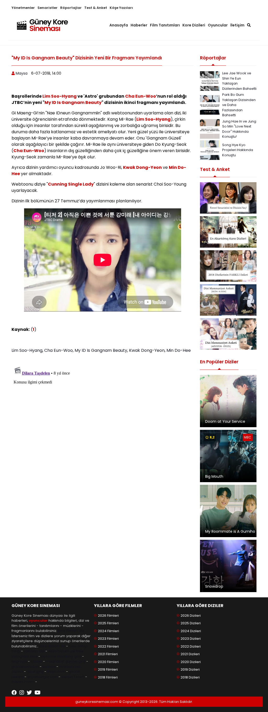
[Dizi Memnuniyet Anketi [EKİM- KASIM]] (228, 300)
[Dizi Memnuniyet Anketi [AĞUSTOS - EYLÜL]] (228, 334)
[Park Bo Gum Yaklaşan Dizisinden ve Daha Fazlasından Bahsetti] (210, 105)
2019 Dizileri (190, 669)
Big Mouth (214, 476)
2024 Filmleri (108, 630)
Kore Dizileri (193, 25)
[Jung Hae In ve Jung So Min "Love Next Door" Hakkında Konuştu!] (210, 129)
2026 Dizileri (191, 615)
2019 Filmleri (108, 669)
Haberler (139, 25)
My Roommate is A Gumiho (230, 531)
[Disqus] (103, 429)
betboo (49, 666)
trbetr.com (56, 671)
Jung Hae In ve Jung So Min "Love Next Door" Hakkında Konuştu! (239, 129)
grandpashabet (25, 666)
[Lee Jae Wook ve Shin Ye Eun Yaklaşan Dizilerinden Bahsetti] (210, 80)
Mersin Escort (73, 676)
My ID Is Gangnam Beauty (73, 102)
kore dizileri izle (52, 646)
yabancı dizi (34, 651)
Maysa (21, 73)
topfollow (48, 656)
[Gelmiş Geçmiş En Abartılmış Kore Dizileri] (228, 232)
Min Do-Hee (178, 350)
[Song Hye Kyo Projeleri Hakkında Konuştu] (210, 150)
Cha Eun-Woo (140, 96)
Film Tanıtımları (165, 25)
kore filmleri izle (71, 630)
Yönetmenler (23, 7)
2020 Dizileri (191, 661)
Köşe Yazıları (121, 7)
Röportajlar (71, 7)
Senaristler (47, 7)
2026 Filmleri (108, 615)
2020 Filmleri (108, 661)
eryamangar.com (42, 676)
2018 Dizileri (190, 677)
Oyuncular (218, 25)
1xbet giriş (35, 671)
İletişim (237, 25)
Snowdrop (214, 586)
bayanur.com (23, 681)
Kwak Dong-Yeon (142, 167)
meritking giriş (69, 656)
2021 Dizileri (190, 654)
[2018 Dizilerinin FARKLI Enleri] (228, 266)
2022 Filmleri (108, 646)
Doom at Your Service (225, 421)
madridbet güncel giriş (65, 661)
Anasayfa (118, 25)
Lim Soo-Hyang (59, 96)
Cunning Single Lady (71, 184)
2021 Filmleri (108, 654)
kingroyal (19, 661)
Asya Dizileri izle (61, 651)
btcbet (36, 661)
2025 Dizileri (191, 623)
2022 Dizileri (191, 646)
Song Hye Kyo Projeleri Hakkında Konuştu (237, 150)
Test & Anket (95, 7)
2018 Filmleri (108, 677)
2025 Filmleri (108, 623)
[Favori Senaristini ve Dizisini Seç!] (228, 198)
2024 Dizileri (191, 630)
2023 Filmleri (108, 638)
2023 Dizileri (191, 638)
